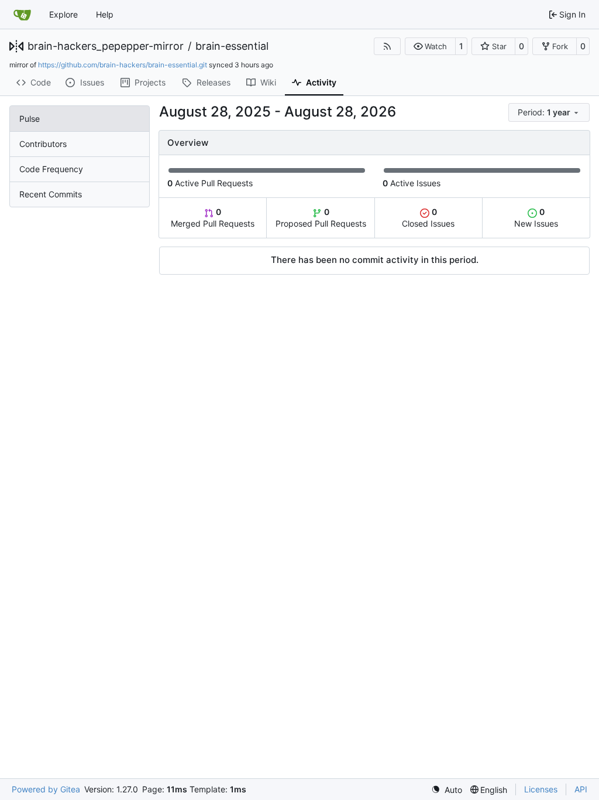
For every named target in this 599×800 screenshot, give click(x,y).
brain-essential (231, 46)
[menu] (549, 112)
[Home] (22, 14)
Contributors (43, 144)
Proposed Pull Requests (321, 217)
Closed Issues (428, 217)
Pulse (29, 119)
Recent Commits (50, 194)
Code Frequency (51, 169)
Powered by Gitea (46, 789)
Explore (63, 14)
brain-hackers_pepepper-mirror (105, 46)
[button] (430, 46)
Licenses (540, 789)
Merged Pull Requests (212, 217)
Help (104, 14)
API (580, 789)
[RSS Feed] (387, 46)
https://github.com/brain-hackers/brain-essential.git (122, 64)
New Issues (536, 217)
